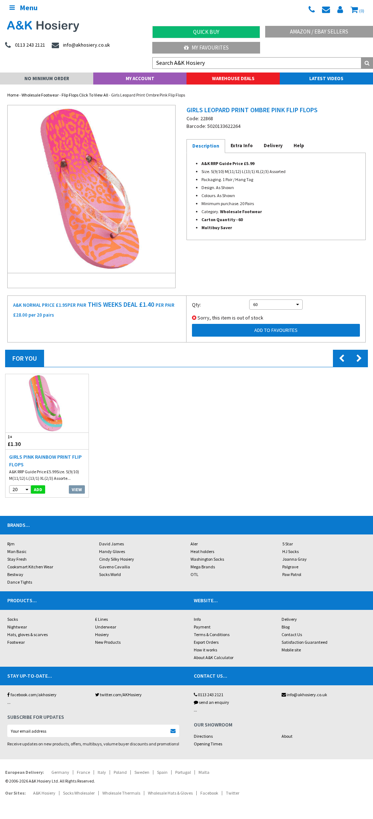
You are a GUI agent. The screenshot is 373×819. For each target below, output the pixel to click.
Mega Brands (203, 566)
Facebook (209, 793)
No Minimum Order (46, 78)
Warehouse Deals (233, 78)
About (287, 736)
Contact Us (292, 634)
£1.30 (14, 440)
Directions (203, 736)
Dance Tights (19, 582)
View (77, 489)
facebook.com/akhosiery (33, 694)
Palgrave (290, 566)
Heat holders (202, 551)
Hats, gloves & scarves (27, 634)
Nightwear (17, 627)
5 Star (287, 543)
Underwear (105, 627)
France (83, 772)
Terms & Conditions (211, 634)
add (38, 489)
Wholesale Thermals (121, 793)
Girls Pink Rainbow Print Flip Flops (45, 461)
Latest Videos (326, 78)
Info (197, 619)
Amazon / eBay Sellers (319, 31)
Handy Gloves (112, 551)
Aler (194, 543)
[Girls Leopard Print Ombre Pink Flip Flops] (91, 189)
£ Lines (101, 619)
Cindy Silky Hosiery (116, 559)
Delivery (289, 619)
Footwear (16, 642)
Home (13, 95)
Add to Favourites (276, 330)
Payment (202, 627)
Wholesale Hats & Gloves (170, 793)
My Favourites (210, 47)
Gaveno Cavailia (114, 566)
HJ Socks (290, 551)
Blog (286, 627)
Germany (60, 772)
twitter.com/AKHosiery (120, 694)
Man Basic (17, 551)
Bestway (15, 574)
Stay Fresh (17, 559)
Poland (120, 772)
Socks (12, 619)
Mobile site (291, 650)
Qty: (196, 304)
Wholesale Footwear (40, 95)
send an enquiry (213, 702)
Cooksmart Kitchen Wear (30, 566)
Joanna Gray (294, 559)
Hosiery (102, 634)
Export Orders (206, 642)
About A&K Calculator (213, 657)
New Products (108, 642)
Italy (102, 772)
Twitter (232, 793)
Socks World (110, 574)
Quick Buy (206, 31)
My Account (140, 78)
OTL (195, 574)
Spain (162, 772)
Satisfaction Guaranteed (304, 642)
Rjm (11, 543)
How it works (205, 650)
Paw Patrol (291, 574)
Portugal (183, 772)
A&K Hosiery (44, 793)
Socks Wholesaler (79, 793)
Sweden (141, 772)
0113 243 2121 (210, 694)
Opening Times (208, 743)
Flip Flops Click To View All (85, 95)
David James (111, 543)
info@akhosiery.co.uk (307, 694)
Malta (204, 772)
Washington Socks (207, 559)
